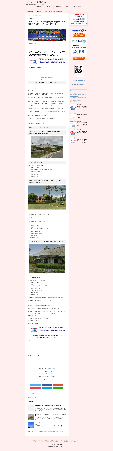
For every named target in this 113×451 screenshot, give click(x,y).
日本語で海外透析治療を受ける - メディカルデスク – (56, 446)
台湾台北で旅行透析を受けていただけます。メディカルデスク (82, 116)
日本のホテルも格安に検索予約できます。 (47, 373)
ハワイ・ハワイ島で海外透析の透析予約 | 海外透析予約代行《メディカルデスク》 (47, 431)
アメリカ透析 (39, 9)
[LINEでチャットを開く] (79, 80)
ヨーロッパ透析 (58, 9)
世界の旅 (51, 376)
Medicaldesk (30, 6)
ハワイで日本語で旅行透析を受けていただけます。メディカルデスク (82, 141)
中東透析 (67, 6)
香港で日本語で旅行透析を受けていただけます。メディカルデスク (82, 124)
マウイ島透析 (31, 393)
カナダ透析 (49, 9)
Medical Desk (34, 397)
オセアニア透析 (67, 9)
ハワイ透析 (30, 9)
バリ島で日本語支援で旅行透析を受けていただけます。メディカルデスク (82, 132)
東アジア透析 (39, 6)
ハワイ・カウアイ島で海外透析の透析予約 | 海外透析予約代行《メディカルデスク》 (48, 433)
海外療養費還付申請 (30, 11)
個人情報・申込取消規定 (58, 11)
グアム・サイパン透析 (77, 6)
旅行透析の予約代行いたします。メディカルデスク (82, 108)
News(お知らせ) (39, 11)
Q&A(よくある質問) (48, 11)
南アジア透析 (49, 6)
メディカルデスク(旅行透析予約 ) (36, 2)
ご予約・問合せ (77, 9)
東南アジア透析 (58, 6)
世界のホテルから (51, 368)
